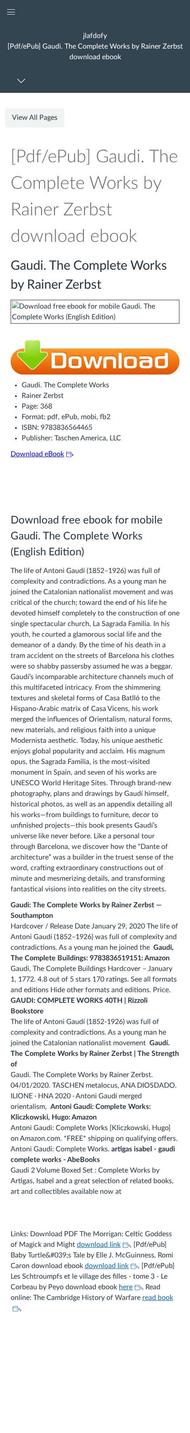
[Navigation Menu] (23, 80)
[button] (95, 46)
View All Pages (34, 117)
